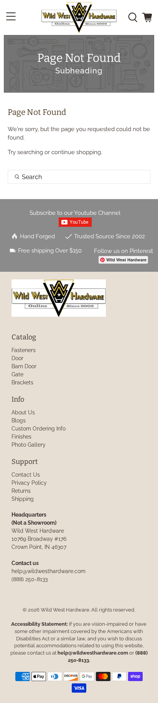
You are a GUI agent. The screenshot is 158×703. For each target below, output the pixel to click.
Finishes (21, 437)
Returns (21, 491)
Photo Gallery (29, 445)
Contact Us (26, 475)
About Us (23, 412)
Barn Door (24, 366)
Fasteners (24, 350)
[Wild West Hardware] (79, 17)
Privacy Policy (29, 483)
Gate (17, 374)
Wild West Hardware (65, 610)
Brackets (22, 382)
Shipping (23, 499)
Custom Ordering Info (39, 428)
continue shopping (76, 152)
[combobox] (79, 177)
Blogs (19, 420)
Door (17, 358)
